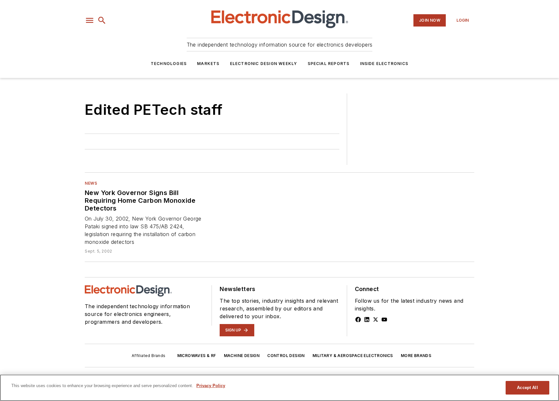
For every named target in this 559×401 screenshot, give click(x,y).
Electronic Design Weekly (263, 63)
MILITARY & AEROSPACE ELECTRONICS (352, 355)
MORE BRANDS (416, 355)
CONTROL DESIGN (286, 355)
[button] (89, 20)
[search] (102, 20)
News (91, 183)
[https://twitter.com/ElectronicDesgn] (375, 319)
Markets (208, 63)
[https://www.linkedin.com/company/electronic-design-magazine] (367, 319)
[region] (279, 387)
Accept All (527, 387)
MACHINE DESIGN (242, 355)
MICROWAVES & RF (196, 355)
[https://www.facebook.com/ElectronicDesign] (358, 319)
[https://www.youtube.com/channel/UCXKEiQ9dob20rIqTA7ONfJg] (384, 319)
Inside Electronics (384, 63)
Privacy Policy (210, 385)
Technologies (169, 63)
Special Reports (329, 63)
